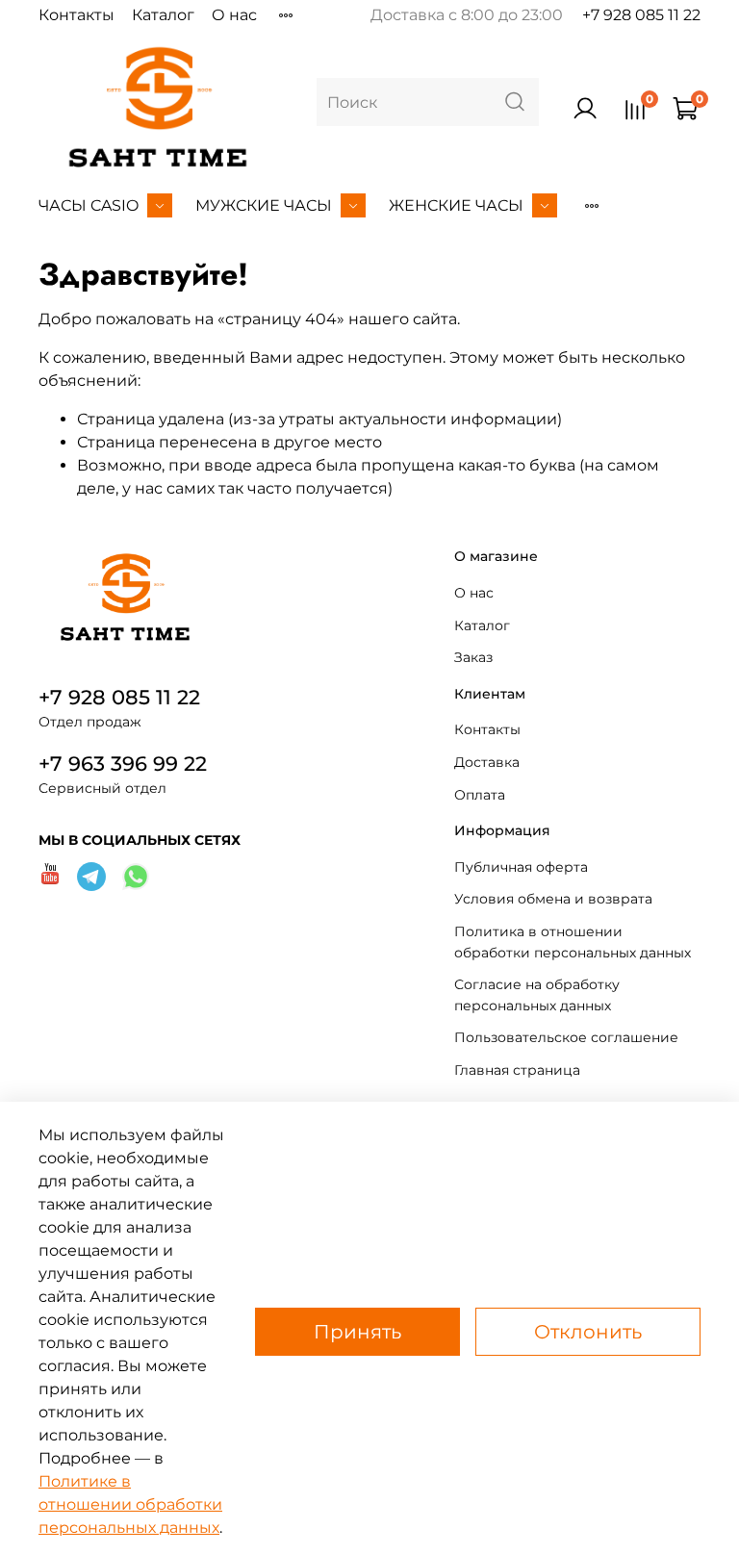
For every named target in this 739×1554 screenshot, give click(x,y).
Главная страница (517, 1070)
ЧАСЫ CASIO (88, 205)
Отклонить (588, 1331)
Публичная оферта (521, 867)
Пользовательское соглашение (566, 1037)
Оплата (479, 794)
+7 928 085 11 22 (641, 15)
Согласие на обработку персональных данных (537, 995)
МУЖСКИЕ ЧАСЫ (263, 205)
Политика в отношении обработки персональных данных (572, 942)
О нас (234, 15)
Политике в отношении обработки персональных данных (130, 1504)
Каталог (163, 15)
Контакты (76, 15)
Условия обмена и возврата (553, 898)
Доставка (487, 762)
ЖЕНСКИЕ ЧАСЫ (456, 205)
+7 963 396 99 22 (122, 764)
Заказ (473, 657)
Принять (357, 1331)
